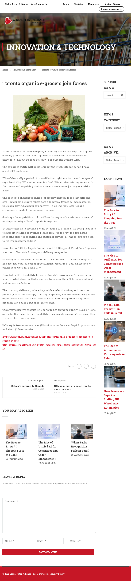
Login (66, 4)
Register (78, 4)
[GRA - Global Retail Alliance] (25, 22)
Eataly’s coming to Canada (27, 385)
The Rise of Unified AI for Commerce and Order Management (48, 450)
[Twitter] (86, 366)
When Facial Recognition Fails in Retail (80, 446)
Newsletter (94, 4)
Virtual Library (112, 4)
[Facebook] (79, 366)
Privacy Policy (57, 573)
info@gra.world (39, 4)
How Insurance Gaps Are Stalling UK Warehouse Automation (114, 399)
